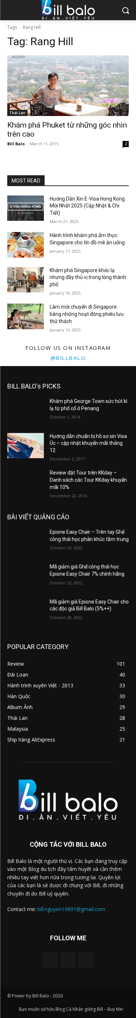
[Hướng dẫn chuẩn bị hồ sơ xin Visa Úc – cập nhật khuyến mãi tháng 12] (25, 445)
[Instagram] (68, 960)
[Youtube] (86, 960)
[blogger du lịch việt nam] (68, 799)
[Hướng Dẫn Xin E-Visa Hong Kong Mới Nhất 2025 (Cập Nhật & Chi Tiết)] (25, 208)
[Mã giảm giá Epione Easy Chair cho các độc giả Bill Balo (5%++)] (25, 611)
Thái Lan (17, 112)
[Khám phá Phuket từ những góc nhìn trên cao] (68, 85)
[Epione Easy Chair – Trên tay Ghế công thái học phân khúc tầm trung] (25, 541)
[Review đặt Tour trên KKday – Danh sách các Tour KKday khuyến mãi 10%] (25, 482)
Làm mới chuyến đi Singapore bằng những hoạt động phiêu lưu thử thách (87, 314)
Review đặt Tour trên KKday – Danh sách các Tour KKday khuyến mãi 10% (88, 480)
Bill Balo (16, 143)
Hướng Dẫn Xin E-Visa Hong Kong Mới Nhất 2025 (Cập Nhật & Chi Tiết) (87, 206)
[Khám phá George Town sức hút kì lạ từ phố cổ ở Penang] (25, 410)
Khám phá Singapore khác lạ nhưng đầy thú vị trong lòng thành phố (88, 277)
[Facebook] (50, 960)
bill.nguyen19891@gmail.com (71, 909)
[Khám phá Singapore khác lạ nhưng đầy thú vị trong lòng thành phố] (25, 279)
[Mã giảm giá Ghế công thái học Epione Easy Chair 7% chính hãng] (25, 576)
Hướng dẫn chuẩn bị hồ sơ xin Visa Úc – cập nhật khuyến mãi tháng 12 (88, 443)
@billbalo (68, 357)
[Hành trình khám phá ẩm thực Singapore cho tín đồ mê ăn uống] (25, 244)
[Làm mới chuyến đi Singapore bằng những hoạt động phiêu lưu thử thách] (25, 316)
